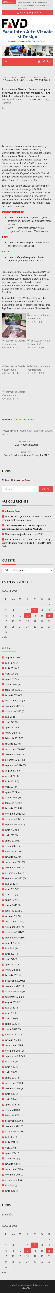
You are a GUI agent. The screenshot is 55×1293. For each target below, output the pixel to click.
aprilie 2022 (11, 899)
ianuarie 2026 (12, 695)
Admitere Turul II (13, 511)
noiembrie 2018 (12, 1088)
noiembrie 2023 (13, 813)
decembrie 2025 (13, 700)
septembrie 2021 (13, 937)
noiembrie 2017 (12, 1126)
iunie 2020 (10, 1013)
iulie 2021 (9, 948)
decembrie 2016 (13, 1169)
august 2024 (11, 770)
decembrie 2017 (13, 1120)
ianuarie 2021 (11, 975)
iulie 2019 (9, 1061)
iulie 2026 (10, 662)
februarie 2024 (12, 803)
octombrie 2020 (13, 991)
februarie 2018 (12, 1115)
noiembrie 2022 (13, 867)
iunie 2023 (10, 829)
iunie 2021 (10, 953)
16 (49, 615)
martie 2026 (11, 684)
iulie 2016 (9, 1185)
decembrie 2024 (13, 749)
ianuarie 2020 (12, 1040)
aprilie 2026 (11, 679)
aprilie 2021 (10, 964)
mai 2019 (9, 1072)
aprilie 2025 (11, 727)
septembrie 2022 (13, 878)
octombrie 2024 (13, 759)
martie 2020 (11, 1029)
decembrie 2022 (13, 862)
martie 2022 (11, 905)
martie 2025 (11, 732)
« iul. (4, 637)
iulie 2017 (9, 1137)
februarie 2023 (12, 851)
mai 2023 (9, 835)
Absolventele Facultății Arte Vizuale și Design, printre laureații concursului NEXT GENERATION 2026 (27, 543)
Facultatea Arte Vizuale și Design (27, 34)
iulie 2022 (10, 883)
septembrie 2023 (13, 824)
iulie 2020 (10, 1007)
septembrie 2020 (14, 996)
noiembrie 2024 (13, 754)
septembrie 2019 (13, 1056)
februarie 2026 (12, 689)
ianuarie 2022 (12, 916)
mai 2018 (9, 1099)
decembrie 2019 (13, 1045)
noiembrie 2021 (12, 926)
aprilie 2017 (10, 1153)
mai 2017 (9, 1147)
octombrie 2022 (13, 873)
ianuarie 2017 (11, 1163)
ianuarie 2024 (12, 808)
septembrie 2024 (14, 765)
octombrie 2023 (13, 819)
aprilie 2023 (11, 840)
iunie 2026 (10, 668)
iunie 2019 (10, 1066)
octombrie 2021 (13, 932)
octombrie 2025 (13, 711)
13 (27, 615)
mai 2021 (9, 959)
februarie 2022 (12, 910)
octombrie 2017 (13, 1131)
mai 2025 (10, 722)
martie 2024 (11, 797)
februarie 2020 (12, 1034)
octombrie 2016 (13, 1180)
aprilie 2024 (11, 792)
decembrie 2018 (13, 1083)
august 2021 (11, 943)
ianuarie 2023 (12, 856)
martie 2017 (11, 1158)
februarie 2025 (12, 738)
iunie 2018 (10, 1093)
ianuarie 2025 (12, 743)
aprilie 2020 (11, 1023)
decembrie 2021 (13, 921)
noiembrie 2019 (12, 1050)
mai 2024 (10, 786)
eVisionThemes (27, 1288)
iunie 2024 (10, 781)
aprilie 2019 (10, 1077)
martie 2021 (11, 970)
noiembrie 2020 (13, 986)
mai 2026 (10, 673)
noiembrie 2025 (13, 706)
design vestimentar (22, 430)
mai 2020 (10, 1018)
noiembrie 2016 (12, 1174)
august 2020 (11, 1002)
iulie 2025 (10, 716)
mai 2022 (10, 894)
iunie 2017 (10, 1142)
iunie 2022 (10, 889)
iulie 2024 (10, 776)
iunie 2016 (10, 1190)
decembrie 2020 (13, 980)
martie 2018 (11, 1110)
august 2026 (11, 657)
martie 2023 (11, 846)
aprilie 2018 (10, 1104)
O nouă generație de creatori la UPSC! (24, 534)
